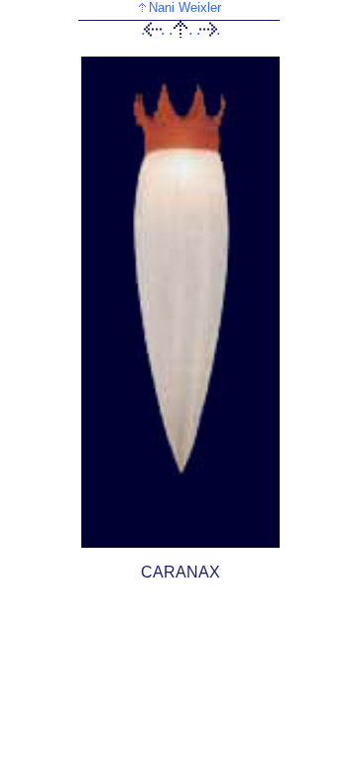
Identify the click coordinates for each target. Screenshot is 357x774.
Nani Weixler (185, 7)
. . (153, 29)
